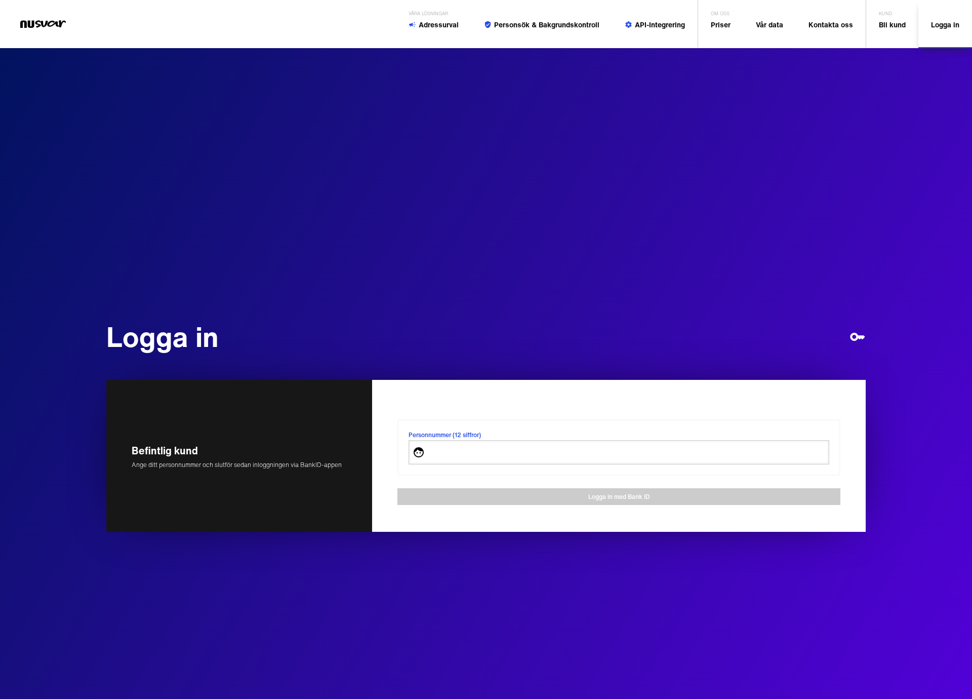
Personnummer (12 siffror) (445, 435)
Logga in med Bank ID (619, 496)
